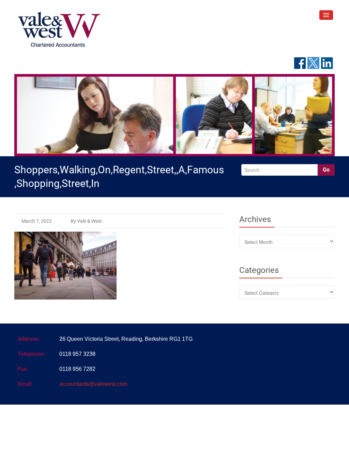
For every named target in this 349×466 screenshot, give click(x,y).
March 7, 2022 (36, 221)
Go (326, 169)
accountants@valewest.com (93, 384)
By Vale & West (86, 221)
